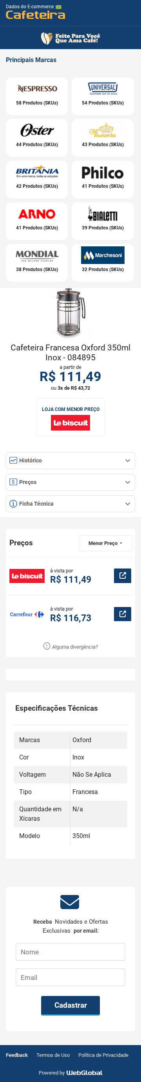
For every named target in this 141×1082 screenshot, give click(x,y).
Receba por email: (70, 926)
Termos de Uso (53, 1055)
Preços (27, 482)
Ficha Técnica (36, 504)
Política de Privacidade (103, 1055)
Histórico (30, 460)
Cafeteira (36, 14)
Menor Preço (104, 543)
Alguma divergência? (74, 647)
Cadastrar (70, 1005)
